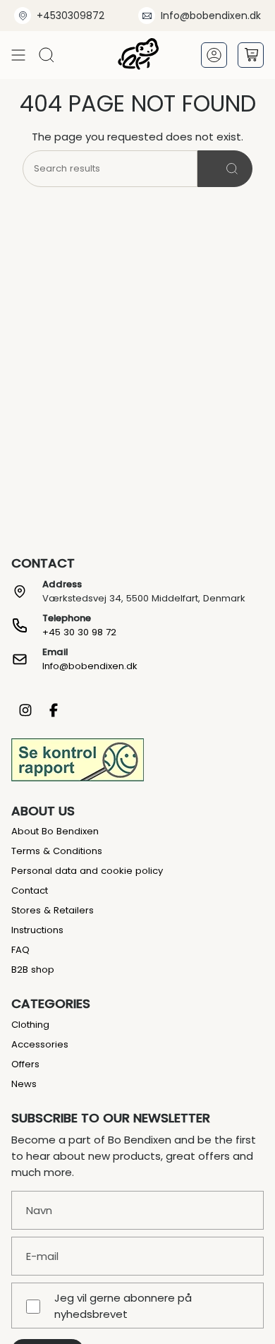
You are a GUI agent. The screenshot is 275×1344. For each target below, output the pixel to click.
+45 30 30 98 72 (79, 632)
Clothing (30, 1024)
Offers (25, 1064)
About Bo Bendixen (55, 831)
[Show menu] (18, 54)
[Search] (224, 168)
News (24, 1084)
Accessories (39, 1044)
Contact (29, 890)
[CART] (251, 55)
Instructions (37, 930)
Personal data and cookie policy (87, 870)
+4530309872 (70, 15)
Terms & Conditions (56, 851)
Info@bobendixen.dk (211, 15)
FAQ (20, 949)
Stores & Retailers (52, 910)
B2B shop (32, 969)
